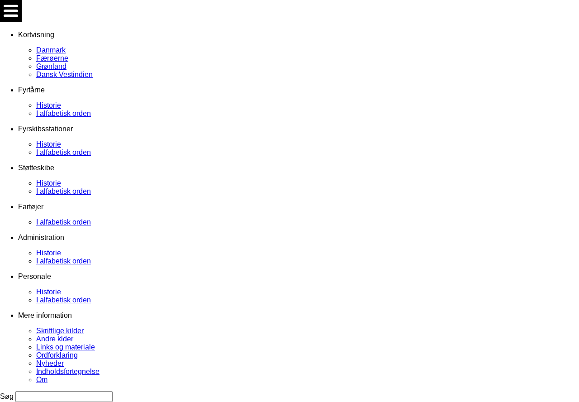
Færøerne (52, 58)
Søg (7, 396)
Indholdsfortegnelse (68, 371)
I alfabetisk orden (63, 113)
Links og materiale (65, 347)
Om (41, 379)
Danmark (51, 50)
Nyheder (50, 363)
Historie (48, 105)
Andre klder (54, 339)
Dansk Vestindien (64, 74)
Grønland (51, 66)
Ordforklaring (57, 355)
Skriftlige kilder (60, 331)
